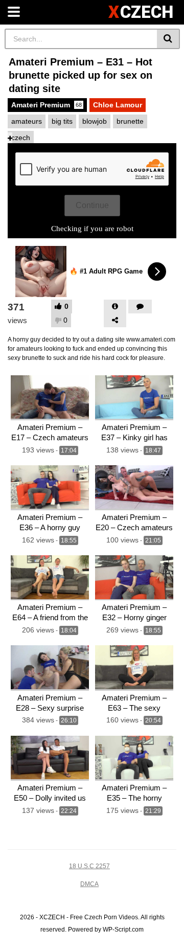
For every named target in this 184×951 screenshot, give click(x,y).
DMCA (89, 884)
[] (168, 39)
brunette (130, 121)
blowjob (94, 121)
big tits (62, 121)
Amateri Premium (46, 105)
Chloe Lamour (117, 105)
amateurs (26, 121)
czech (20, 137)
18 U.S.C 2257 (89, 866)
